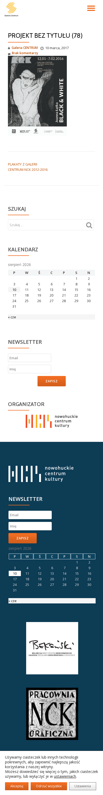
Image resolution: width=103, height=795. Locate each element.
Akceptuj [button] (16, 786)
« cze (12, 317)
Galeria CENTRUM (25, 47)
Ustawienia (82, 786)
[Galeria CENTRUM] (12, 9)
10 (14, 289)
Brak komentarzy (25, 53)
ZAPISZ (51, 381)
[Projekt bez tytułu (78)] (37, 95)
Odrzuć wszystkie (49, 786)
